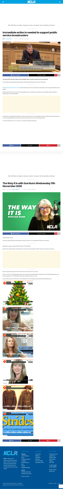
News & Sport (26, 38)
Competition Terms (39, 462)
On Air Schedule (39, 460)
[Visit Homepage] (31, 2)
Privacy (55, 483)
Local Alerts (38, 454)
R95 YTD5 (51, 462)
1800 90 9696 (53, 465)
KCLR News (21, 38)
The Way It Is (33, 189)
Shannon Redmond (15, 189)
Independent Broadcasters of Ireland (12, 87)
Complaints (37, 457)
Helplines (37, 456)
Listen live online (25, 476)
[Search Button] (59, 2)
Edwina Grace (9, 38)
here (16, 120)
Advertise (37, 459)
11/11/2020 (16, 38)
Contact (59, 483)
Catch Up (29, 189)
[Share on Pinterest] (56, 75)
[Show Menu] (3, 2)
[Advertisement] (31, 14)
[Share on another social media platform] (59, 75)
